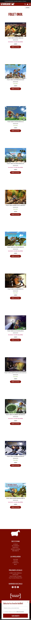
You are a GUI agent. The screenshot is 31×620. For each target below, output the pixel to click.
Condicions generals (15, 573)
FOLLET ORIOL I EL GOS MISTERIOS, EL (15, 247)
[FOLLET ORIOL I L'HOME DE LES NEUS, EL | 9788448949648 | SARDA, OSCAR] (15, 448)
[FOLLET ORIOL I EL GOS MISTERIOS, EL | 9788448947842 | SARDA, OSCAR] (15, 239)
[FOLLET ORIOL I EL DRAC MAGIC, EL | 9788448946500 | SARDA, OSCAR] (15, 29)
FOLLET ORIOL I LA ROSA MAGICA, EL (15, 121)
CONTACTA (15, 562)
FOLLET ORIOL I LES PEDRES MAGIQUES (15, 79)
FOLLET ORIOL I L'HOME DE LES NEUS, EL (15, 456)
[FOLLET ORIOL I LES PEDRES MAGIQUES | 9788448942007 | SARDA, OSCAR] (15, 71)
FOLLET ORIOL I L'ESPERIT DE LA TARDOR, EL (15, 205)
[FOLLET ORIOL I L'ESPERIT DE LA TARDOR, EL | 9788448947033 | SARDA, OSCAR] (15, 197)
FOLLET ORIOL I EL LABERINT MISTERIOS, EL (15, 414)
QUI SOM (15, 559)
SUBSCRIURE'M (15, 616)
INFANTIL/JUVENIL (15, 549)
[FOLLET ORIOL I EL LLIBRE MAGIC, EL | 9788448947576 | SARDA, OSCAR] (15, 281)
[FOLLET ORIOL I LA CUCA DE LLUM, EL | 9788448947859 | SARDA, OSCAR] (15, 322)
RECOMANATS (15, 545)
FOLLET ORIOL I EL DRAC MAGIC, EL (15, 37)
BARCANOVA (15, 39)
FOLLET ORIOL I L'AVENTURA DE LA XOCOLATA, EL (15, 372)
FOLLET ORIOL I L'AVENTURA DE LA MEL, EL (15, 498)
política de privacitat (20, 611)
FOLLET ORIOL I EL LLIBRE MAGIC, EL (15, 289)
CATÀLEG (15, 544)
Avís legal (15, 574)
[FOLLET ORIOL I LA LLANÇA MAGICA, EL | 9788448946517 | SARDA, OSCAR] (15, 155)
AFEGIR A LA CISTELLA (15, 47)
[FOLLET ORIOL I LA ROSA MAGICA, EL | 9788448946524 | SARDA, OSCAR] (15, 113)
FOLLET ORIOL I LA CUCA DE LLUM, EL (15, 330)
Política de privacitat (15, 578)
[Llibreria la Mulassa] (7, 4)
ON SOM (15, 561)
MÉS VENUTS (15, 550)
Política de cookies (15, 576)
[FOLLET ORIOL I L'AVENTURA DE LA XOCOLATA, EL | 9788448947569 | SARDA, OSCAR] (15, 364)
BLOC (15, 564)
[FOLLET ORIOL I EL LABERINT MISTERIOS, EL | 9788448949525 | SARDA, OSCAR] (15, 406)
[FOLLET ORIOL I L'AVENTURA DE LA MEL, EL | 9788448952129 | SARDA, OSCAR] (15, 490)
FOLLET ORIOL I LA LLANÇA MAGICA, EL (15, 163)
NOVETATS (15, 547)
